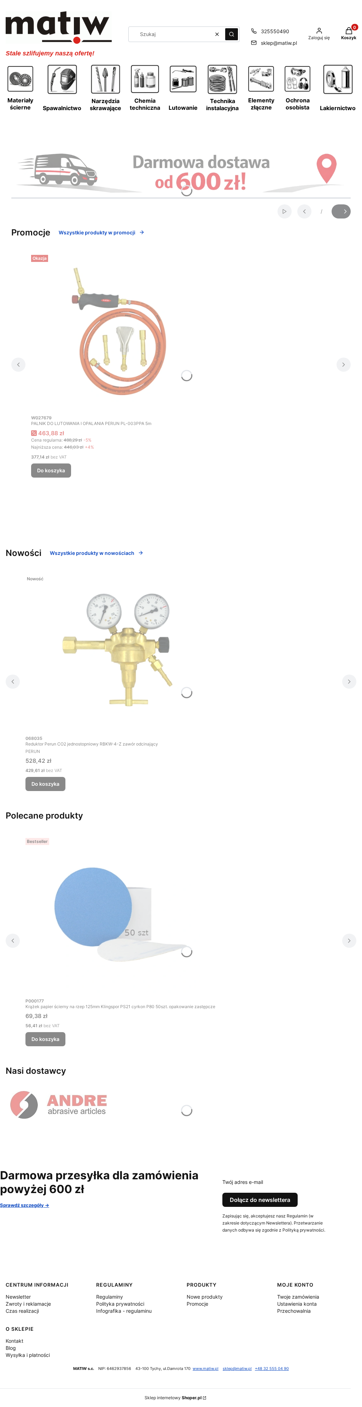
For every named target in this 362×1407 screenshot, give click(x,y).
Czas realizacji (22, 1311)
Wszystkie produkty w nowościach (92, 553)
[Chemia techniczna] (145, 92)
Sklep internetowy (173, 1397)
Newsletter (18, 1297)
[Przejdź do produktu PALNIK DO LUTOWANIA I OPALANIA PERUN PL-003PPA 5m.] (119, 331)
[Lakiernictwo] (338, 93)
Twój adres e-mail (242, 1182)
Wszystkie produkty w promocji (97, 232)
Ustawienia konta (297, 1304)
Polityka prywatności (120, 1304)
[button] (231, 34)
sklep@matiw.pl (279, 43)
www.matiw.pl (205, 1368)
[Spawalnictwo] (62, 93)
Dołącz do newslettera (260, 1199)
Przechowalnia (294, 1311)
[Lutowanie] (183, 91)
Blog (11, 1348)
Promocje (197, 1304)
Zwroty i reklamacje (28, 1304)
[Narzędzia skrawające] (105, 92)
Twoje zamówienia (298, 1297)
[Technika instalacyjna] (222, 93)
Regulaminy (109, 1297)
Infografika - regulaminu (124, 1311)
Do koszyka (51, 470)
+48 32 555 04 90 (272, 1368)
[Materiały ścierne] (20, 90)
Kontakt (14, 1341)
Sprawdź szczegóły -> (24, 1205)
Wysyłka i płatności (28, 1355)
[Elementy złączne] (261, 90)
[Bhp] (297, 90)
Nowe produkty (205, 1297)
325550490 (275, 31)
